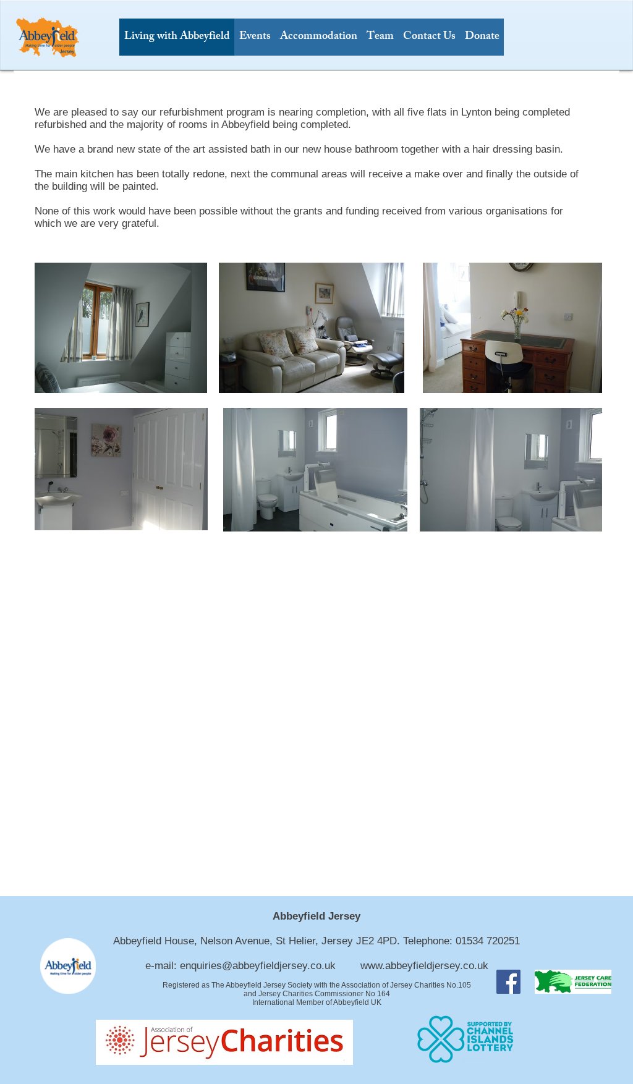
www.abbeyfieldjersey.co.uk (424, 966)
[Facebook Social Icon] (508, 982)
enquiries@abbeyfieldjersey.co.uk (258, 966)
